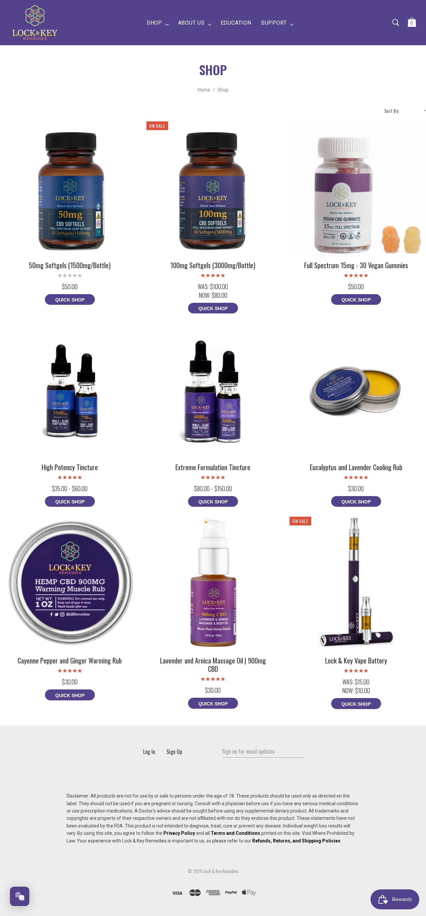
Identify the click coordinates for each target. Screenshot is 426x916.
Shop (223, 89)
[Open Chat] (19, 896)
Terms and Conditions (235, 833)
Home (204, 89)
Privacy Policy (179, 833)
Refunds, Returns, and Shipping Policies (296, 840)
